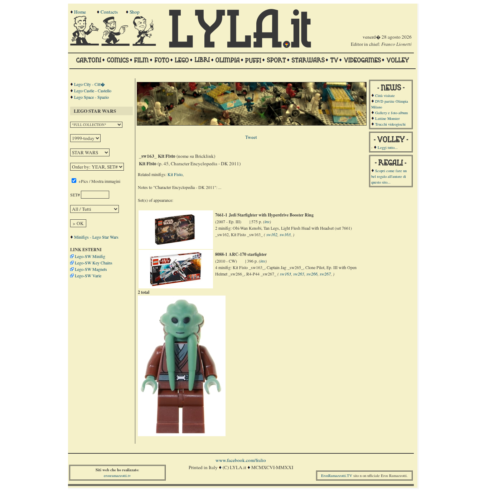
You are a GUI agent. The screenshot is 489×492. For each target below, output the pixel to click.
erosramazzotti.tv (117, 475)
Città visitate (385, 95)
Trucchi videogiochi (390, 124)
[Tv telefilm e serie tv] (334, 63)
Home (80, 12)
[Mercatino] (147, 44)
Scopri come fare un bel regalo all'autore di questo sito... (389, 176)
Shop (135, 12)
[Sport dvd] (276, 63)
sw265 (298, 274)
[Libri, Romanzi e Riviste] (202, 63)
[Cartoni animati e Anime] (88, 63)
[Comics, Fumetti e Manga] (118, 63)
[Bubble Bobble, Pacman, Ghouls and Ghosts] (362, 63)
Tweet (251, 137)
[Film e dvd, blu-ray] (142, 63)
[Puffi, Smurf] (253, 63)
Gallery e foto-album (391, 112)
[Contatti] (116, 44)
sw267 (325, 274)
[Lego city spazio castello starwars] (182, 63)
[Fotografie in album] (162, 63)
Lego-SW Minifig (90, 256)
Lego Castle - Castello (92, 90)
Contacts (109, 12)
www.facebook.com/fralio (241, 460)
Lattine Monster (387, 118)
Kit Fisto (175, 174)
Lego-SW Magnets (91, 269)
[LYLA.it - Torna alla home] (85, 44)
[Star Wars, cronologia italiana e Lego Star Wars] (308, 63)
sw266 (312, 274)
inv (267, 221)
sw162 (271, 234)
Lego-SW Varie (88, 275)
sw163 (285, 234)
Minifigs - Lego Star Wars (96, 237)
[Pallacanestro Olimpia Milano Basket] (228, 63)
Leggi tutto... (388, 147)
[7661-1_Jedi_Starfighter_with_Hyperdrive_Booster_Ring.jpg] (175, 246)
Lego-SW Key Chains (93, 263)
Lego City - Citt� (89, 84)
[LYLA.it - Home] (239, 46)
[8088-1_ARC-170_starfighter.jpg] (176, 285)
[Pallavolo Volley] (398, 63)
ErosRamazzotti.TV (336, 475)
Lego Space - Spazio (91, 97)
